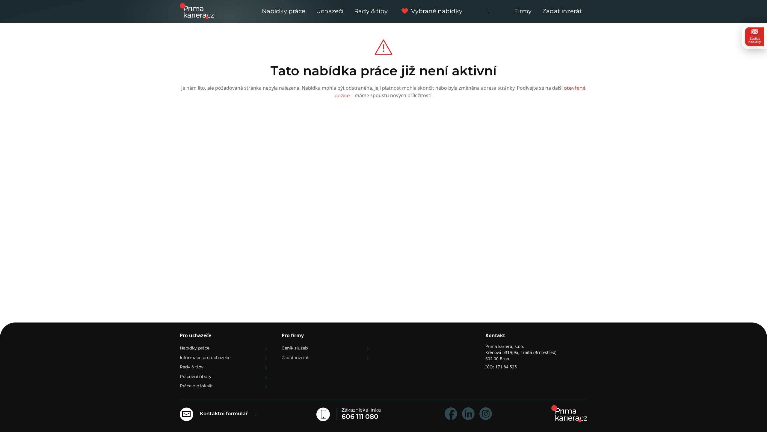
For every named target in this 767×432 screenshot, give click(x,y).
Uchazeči (329, 11)
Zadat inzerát (562, 11)
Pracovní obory (196, 376)
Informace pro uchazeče (205, 357)
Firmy (523, 11)
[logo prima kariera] (197, 11)
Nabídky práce (283, 11)
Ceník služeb (295, 348)
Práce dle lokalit (196, 385)
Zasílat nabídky (754, 40)
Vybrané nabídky (436, 11)
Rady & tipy (371, 11)
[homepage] (569, 414)
